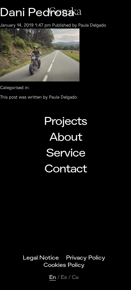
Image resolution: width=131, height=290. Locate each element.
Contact (66, 169)
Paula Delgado (92, 25)
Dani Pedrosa (37, 12)
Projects (65, 121)
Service (65, 153)
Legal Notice (41, 258)
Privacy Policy (85, 258)
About (65, 137)
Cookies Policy (64, 265)
